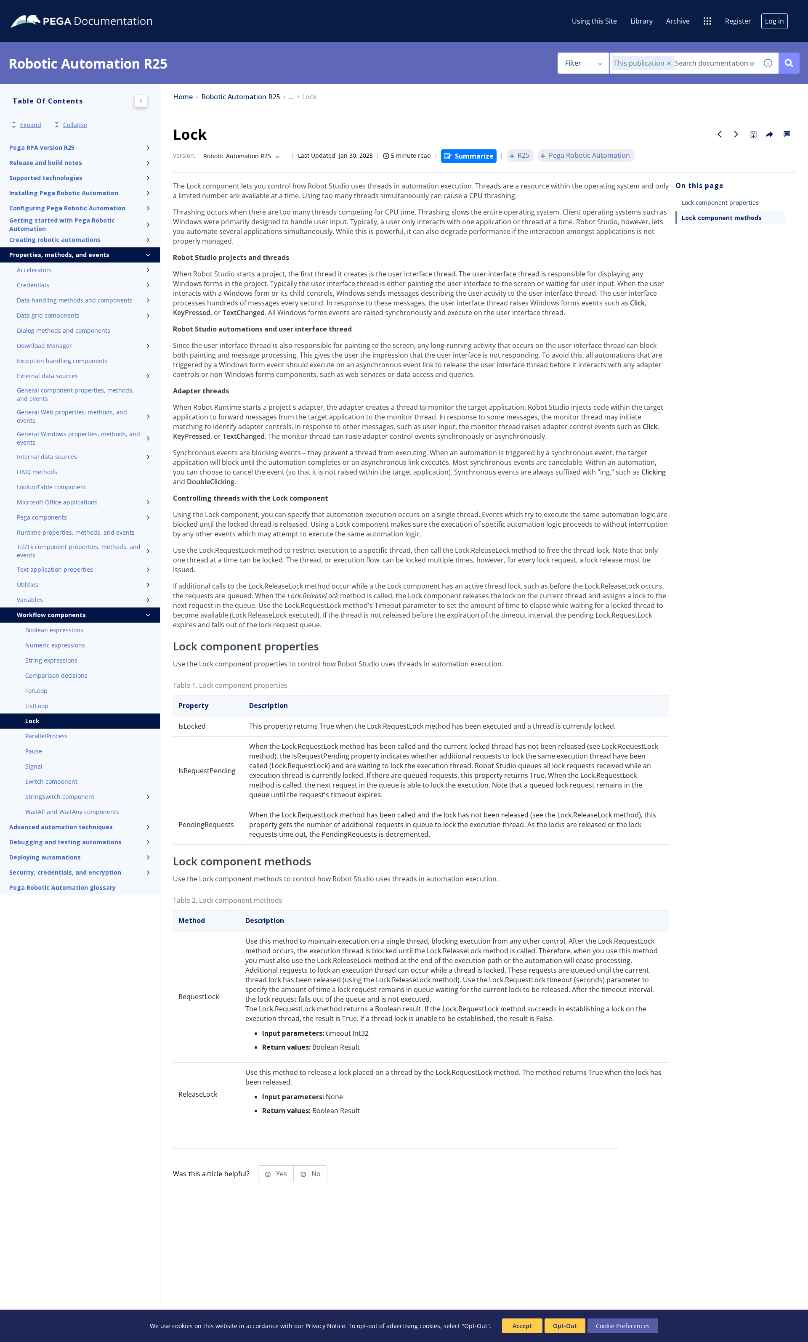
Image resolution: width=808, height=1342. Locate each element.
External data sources (47, 376)
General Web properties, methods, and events (72, 416)
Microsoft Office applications (57, 502)
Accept (522, 1326)
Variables (30, 600)
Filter (573, 63)
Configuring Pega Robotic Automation (67, 208)
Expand (30, 125)
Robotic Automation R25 (240, 97)
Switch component (51, 781)
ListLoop (36, 706)
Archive (678, 21)
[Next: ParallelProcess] (736, 134)
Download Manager (44, 346)
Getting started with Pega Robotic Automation (62, 224)
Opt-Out (565, 1326)
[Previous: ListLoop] (719, 134)
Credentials (33, 285)
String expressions (51, 660)
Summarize (474, 156)
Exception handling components (62, 361)
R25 (523, 155)
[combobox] (684, 63)
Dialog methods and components (63, 330)
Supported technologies (45, 178)
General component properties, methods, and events (75, 394)
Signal (34, 766)
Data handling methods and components (75, 300)
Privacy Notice (325, 1326)
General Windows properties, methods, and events (78, 438)
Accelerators (34, 270)
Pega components (42, 517)
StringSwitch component (59, 797)
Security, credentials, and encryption (65, 872)
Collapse (75, 125)
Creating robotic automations (55, 240)
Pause (33, 751)
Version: (184, 155)
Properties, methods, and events (59, 255)
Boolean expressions (54, 630)
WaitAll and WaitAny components (72, 812)
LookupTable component (51, 487)
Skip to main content (37, 9)
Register (738, 21)
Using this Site (594, 21)
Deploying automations (45, 857)
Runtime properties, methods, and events (76, 532)
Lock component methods (722, 218)
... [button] (291, 97)
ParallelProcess (46, 736)
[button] (669, 63)
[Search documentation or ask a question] (789, 63)
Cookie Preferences (623, 1326)
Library (641, 21)
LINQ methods (37, 472)
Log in (774, 21)
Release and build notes (45, 163)
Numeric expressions (55, 645)
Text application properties (55, 569)
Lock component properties (720, 203)
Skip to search (102, 9)
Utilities (27, 585)
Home (183, 97)
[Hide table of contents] (141, 101)
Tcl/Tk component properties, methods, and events (79, 551)
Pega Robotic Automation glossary (62, 887)
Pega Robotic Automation (589, 155)
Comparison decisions (56, 675)
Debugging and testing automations (65, 842)
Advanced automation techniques (61, 827)
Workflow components (51, 615)
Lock (32, 721)
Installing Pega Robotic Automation (63, 193)
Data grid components (48, 315)
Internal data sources (47, 457)
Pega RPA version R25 (41, 147)
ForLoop (36, 691)
